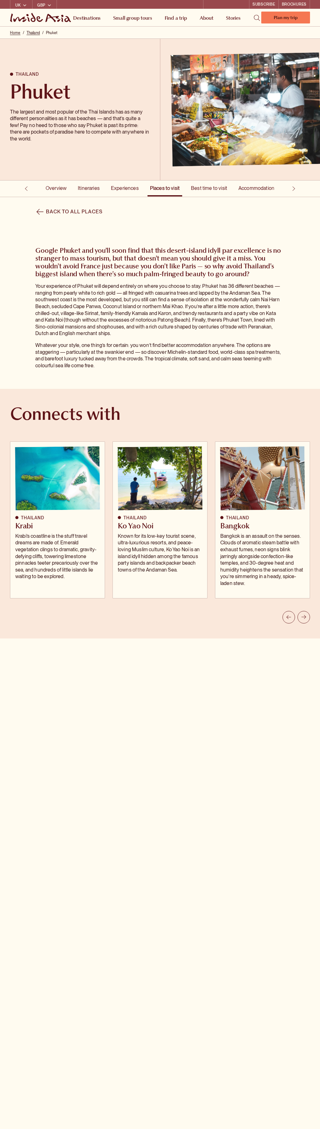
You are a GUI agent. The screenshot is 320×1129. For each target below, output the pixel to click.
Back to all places (74, 212)
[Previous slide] (288, 617)
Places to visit (165, 188)
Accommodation (256, 188)
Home (15, 33)
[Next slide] (304, 617)
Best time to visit (209, 188)
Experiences (125, 188)
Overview (56, 188)
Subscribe (263, 4)
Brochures (294, 4)
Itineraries (89, 188)
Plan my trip (286, 18)
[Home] (41, 17)
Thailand (33, 33)
